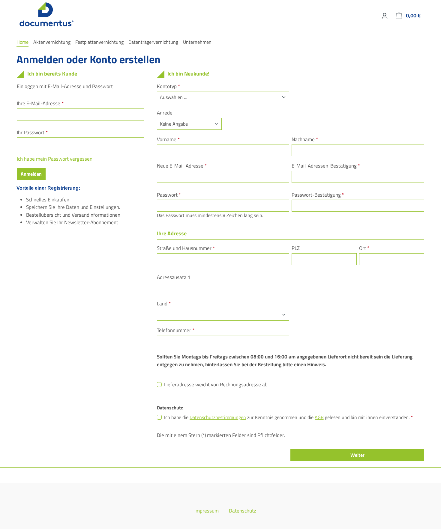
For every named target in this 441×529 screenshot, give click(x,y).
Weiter (357, 455)
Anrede (164, 113)
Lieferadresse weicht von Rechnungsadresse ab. (216, 384)
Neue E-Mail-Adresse (182, 166)
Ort (364, 248)
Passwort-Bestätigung (318, 195)
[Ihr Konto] (384, 16)
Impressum (206, 511)
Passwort (169, 195)
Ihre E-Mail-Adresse (40, 103)
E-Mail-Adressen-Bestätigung (326, 166)
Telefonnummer (175, 330)
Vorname (168, 139)
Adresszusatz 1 (173, 277)
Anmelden (31, 173)
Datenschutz (242, 511)
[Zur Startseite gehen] (46, 14)
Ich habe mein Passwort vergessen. (55, 159)
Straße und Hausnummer (186, 248)
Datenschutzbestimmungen (218, 417)
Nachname (305, 139)
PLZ (296, 248)
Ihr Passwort (32, 132)
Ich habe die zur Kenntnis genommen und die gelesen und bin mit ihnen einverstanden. (288, 417)
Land (164, 304)
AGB (319, 417)
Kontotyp (168, 86)
